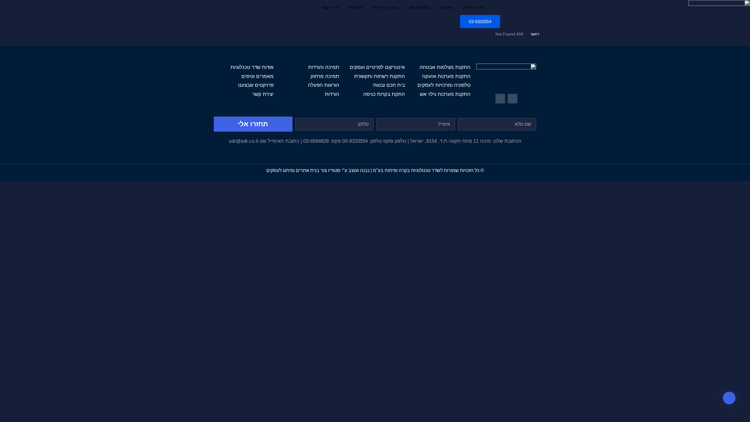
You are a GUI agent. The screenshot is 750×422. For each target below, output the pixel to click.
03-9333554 (480, 21)
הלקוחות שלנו (419, 7)
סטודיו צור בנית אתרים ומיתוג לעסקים (303, 170)
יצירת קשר (330, 7)
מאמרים (355, 7)
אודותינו (446, 7)
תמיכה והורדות (385, 7)
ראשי (534, 34)
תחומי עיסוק (473, 7)
